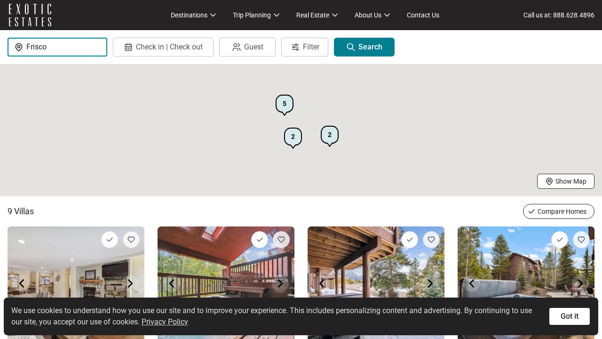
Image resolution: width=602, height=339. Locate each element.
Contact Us (423, 15)
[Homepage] (30, 15)
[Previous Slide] (22, 283)
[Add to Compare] (109, 239)
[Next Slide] (130, 283)
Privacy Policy (165, 321)
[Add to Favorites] (131, 239)
